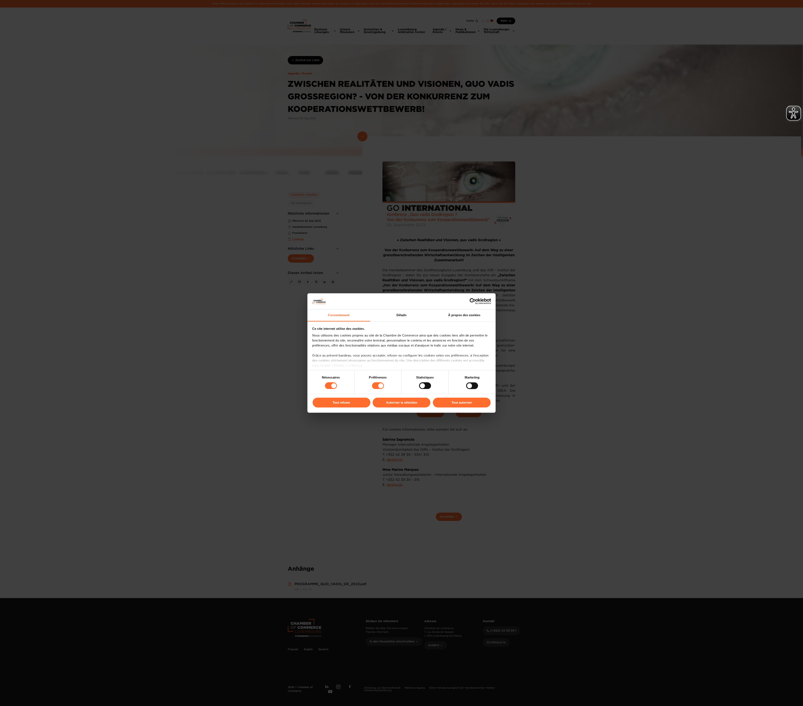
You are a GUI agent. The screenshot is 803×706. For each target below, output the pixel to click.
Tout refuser (341, 402)
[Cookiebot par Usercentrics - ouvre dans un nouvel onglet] (472, 301)
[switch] (378, 385)
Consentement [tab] (338, 315)
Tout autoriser (461, 402)
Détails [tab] (401, 315)
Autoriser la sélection (401, 402)
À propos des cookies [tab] (464, 315)
